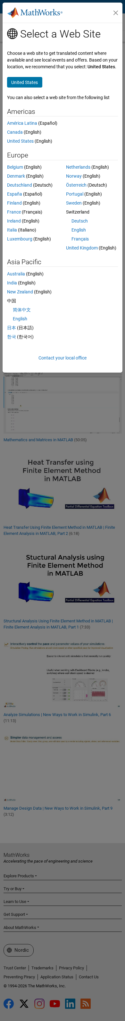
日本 (11, 327)
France (14, 212)
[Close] (115, 12)
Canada (15, 132)
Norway (74, 176)
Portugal (74, 194)
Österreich (76, 185)
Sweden (74, 203)
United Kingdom (82, 247)
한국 (11, 336)
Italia (12, 229)
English (78, 229)
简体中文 (22, 309)
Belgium (15, 167)
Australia (16, 273)
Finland (14, 203)
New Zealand (20, 291)
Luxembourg (19, 238)
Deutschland (19, 185)
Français (80, 238)
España (14, 194)
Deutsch (79, 221)
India (12, 282)
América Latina (22, 123)
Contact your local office (62, 357)
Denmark (16, 176)
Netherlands (78, 167)
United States (20, 141)
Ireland (14, 221)
